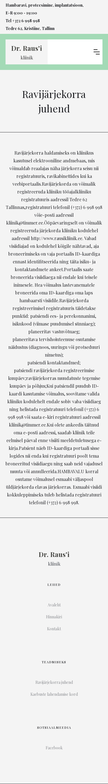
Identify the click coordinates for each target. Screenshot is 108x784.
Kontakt (54, 628)
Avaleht (54, 604)
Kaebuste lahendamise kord (54, 694)
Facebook (54, 747)
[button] (97, 51)
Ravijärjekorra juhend (54, 682)
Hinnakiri (54, 616)
